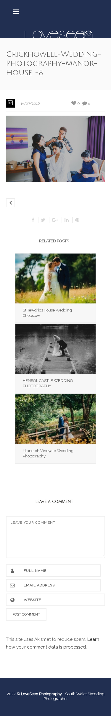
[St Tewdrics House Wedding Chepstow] (55, 278)
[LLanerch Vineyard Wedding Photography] (55, 419)
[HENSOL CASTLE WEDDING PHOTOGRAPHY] (55, 349)
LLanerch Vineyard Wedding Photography (48, 453)
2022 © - (36, 694)
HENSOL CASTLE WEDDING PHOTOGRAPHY (48, 383)
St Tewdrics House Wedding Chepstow (47, 313)
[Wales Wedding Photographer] (58, 35)
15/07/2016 (30, 103)
